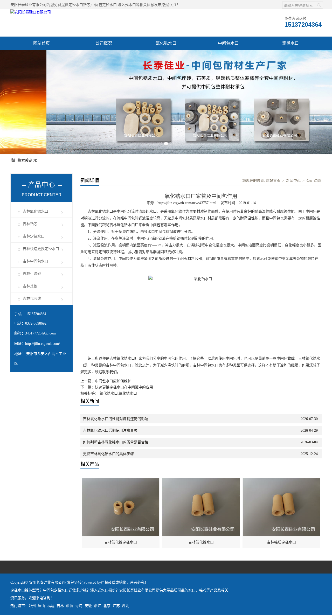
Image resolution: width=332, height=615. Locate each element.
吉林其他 (30, 286)
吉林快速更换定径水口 (41, 249)
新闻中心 (293, 181)
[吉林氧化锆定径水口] (121, 481)
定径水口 (290, 43)
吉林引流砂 (32, 274)
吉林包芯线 (32, 298)
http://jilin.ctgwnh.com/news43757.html (186, 203)
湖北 (125, 606)
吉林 (60, 606)
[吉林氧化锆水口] (201, 481)
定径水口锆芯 (79, 5)
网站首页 (41, 43)
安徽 (88, 606)
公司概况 (103, 43)
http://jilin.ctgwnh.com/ (42, 344)
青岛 (78, 606)
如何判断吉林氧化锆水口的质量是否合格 (115, 442)
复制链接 (74, 582)
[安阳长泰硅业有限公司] (30, 12)
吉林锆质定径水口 (281, 542)
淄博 (69, 606)
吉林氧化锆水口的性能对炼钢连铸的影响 (115, 419)
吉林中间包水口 (35, 261)
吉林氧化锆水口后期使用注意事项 (110, 430)
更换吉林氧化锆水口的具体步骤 (108, 454)
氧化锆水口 (166, 43)
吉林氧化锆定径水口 (120, 542)
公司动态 (313, 181)
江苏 (116, 606)
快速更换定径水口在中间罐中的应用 (124, 387)
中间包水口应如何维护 (113, 381)
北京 (106, 606)
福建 (50, 606)
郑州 (32, 606)
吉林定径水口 (34, 236)
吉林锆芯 (30, 224)
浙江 (97, 606)
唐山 (41, 606)
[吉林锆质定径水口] (282, 481)
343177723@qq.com (40, 333)
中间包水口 (228, 43)
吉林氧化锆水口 (35, 211)
